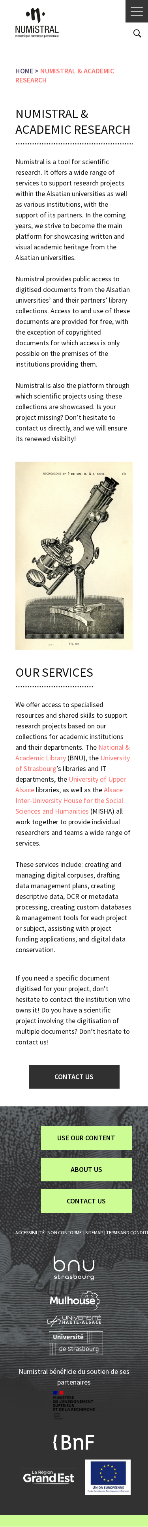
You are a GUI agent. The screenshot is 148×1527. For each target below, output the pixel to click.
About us (86, 1169)
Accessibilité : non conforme (48, 1232)
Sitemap (94, 1232)
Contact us (74, 1076)
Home (24, 70)
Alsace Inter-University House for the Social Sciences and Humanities (69, 800)
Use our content (86, 1137)
